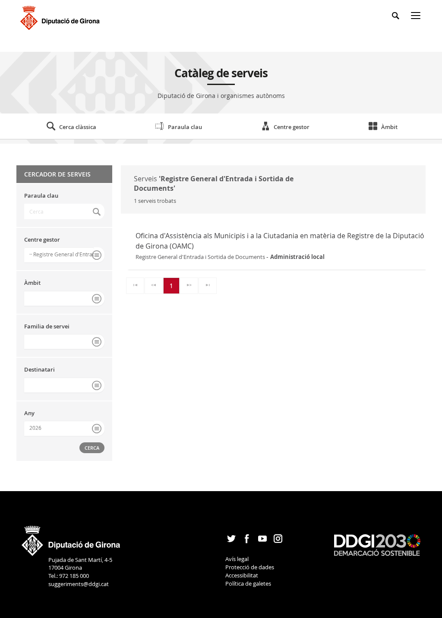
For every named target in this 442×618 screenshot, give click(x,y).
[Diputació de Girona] (61, 17)
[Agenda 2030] (377, 545)
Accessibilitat (241, 575)
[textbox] (64, 211)
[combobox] (64, 254)
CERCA (92, 448)
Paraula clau (185, 127)
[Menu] (417, 17)
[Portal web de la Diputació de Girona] (71, 538)
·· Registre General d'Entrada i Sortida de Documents (61, 254)
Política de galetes (248, 583)
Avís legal (237, 559)
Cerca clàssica (77, 127)
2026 (35, 427)
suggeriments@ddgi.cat (78, 584)
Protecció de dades (249, 567)
